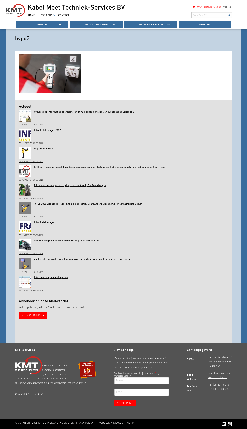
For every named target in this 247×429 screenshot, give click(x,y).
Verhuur (204, 24)
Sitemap (39, 394)
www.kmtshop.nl (217, 377)
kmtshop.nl (226, 7)
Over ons (46, 15)
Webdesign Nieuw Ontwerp (116, 423)
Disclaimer (22, 394)
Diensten (42, 24)
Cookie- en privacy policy (76, 423)
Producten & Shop (96, 24)
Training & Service (151, 24)
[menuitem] (31, 15)
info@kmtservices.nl (219, 373)
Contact (63, 15)
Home (31, 15)
